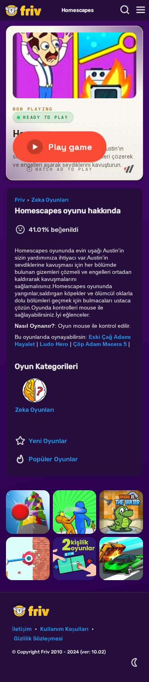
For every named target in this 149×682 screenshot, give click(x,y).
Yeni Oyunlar (48, 441)
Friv (30, 10)
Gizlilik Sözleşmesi (38, 638)
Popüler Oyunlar (53, 459)
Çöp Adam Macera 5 (100, 344)
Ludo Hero (54, 344)
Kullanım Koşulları (64, 629)
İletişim (22, 629)
